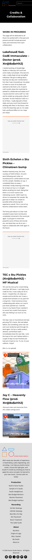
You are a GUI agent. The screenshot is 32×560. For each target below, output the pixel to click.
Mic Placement (16, 517)
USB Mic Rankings (16, 511)
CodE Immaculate (15, 55)
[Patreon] (21, 556)
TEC (5, 274)
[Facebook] (10, 556)
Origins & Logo (16, 533)
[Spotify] (17, 556)
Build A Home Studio (16, 486)
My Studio (16, 539)
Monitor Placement (16, 497)
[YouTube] (6, 556)
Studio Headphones (16, 492)
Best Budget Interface (16, 500)
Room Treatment (16, 520)
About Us (16, 542)
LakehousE (10, 52)
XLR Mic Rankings (16, 508)
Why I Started (16, 536)
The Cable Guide (16, 523)
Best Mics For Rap (16, 514)
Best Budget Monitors (16, 494)
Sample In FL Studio (16, 489)
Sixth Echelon (12, 159)
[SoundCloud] (14, 556)
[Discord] (25, 556)
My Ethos (16, 530)
